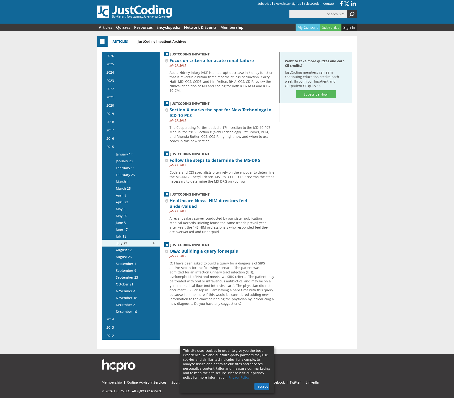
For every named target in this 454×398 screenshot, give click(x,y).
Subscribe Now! (316, 94)
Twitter (295, 382)
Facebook (277, 382)
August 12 (124, 250)
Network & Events (200, 27)
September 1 (126, 263)
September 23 (127, 277)
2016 (110, 138)
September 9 (126, 270)
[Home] (135, 12)
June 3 (121, 222)
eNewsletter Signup (287, 3)
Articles (105, 27)
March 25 (123, 188)
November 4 (125, 291)
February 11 (125, 168)
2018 (110, 122)
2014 (110, 319)
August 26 (124, 257)
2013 (110, 327)
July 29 (122, 243)
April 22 (122, 202)
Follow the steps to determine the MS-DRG (215, 160)
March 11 (123, 181)
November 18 (126, 298)
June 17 (122, 229)
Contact (328, 3)
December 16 (126, 311)
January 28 (124, 161)
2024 (110, 72)
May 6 (120, 209)
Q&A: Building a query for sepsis (204, 251)
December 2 (125, 304)
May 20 (121, 216)
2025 (110, 64)
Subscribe (264, 3)
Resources (143, 27)
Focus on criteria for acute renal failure (212, 60)
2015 (110, 146)
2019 (110, 113)
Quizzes (123, 27)
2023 (110, 80)
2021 (110, 97)
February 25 (125, 174)
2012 (110, 335)
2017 (110, 130)
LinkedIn (312, 382)
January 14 (124, 154)
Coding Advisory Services (146, 382)
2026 (110, 56)
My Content (307, 27)
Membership (231, 27)
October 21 (124, 284)
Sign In (349, 27)
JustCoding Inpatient (190, 54)
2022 (110, 89)
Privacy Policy (238, 377)
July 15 (121, 236)
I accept (262, 386)
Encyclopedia (168, 27)
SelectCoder (312, 3)
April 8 (121, 195)
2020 (110, 105)
